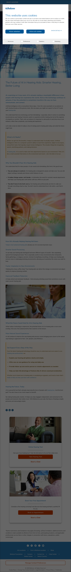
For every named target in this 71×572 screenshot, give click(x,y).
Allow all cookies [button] (35, 31)
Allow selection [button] (14, 31)
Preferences (26, 41)
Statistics (41, 41)
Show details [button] (56, 30)
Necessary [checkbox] (10, 41)
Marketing (57, 41)
